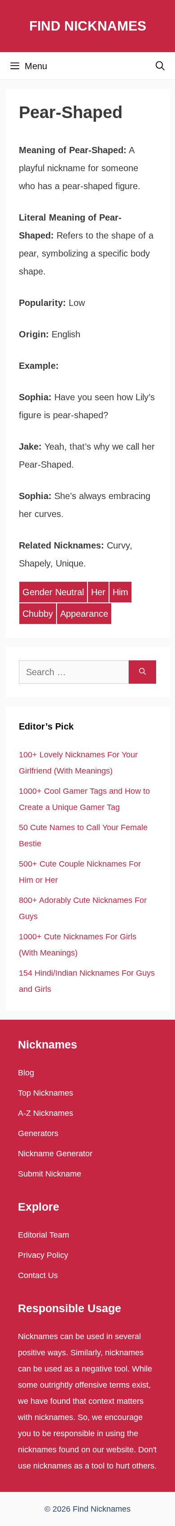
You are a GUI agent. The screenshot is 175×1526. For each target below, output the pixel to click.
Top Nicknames (45, 1092)
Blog (26, 1072)
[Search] (142, 672)
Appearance (84, 614)
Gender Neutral (53, 592)
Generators (38, 1133)
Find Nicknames (87, 25)
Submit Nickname (49, 1173)
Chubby (37, 614)
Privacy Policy (43, 1255)
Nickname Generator (55, 1153)
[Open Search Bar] (160, 66)
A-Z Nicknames (45, 1113)
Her (98, 592)
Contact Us (38, 1275)
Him (120, 592)
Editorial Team (43, 1234)
